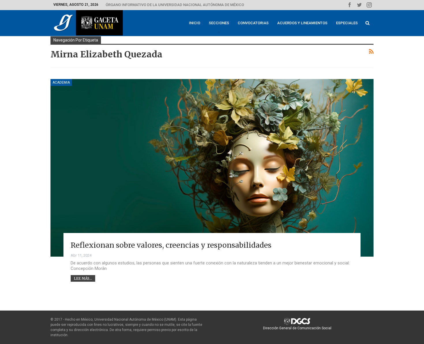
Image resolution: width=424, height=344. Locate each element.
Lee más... (83, 278)
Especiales (347, 23)
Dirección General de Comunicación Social (297, 328)
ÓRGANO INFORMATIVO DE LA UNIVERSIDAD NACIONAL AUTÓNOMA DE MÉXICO (175, 5)
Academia (61, 82)
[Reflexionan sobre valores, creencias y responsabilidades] (212, 168)
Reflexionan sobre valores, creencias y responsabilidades (171, 245)
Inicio (194, 23)
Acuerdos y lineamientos (302, 23)
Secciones (219, 23)
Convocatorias (253, 23)
